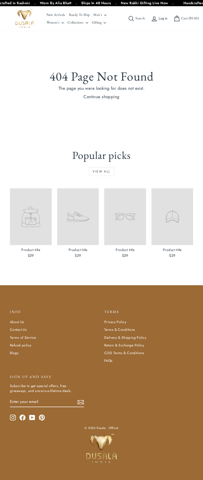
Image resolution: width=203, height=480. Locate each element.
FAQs (108, 360)
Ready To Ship (79, 14)
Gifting (97, 22)
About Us (17, 321)
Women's (53, 22)
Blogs (14, 352)
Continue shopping (101, 97)
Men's (98, 14)
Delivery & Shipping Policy (125, 337)
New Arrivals (56, 14)
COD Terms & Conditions (124, 352)
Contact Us (18, 329)
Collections (76, 22)
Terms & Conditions (119, 329)
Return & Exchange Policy (124, 345)
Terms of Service (23, 337)
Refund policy (20, 345)
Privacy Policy (115, 321)
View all (101, 171)
